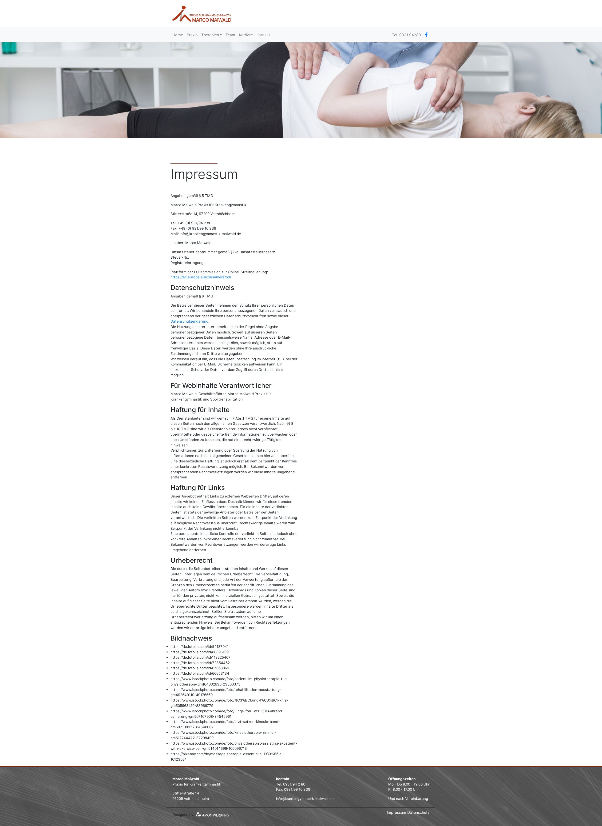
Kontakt (263, 34)
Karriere (246, 34)
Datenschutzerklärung (189, 321)
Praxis (192, 34)
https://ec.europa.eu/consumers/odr (200, 277)
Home (178, 34)
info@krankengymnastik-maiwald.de (304, 799)
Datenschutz (418, 812)
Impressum (396, 812)
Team (230, 34)
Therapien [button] (210, 34)
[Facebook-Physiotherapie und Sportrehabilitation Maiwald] (426, 34)
